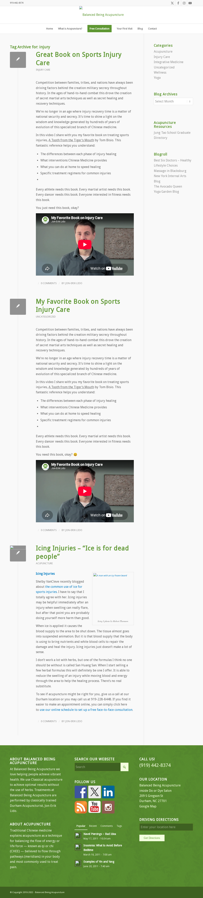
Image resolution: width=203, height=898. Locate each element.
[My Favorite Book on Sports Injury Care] (18, 307)
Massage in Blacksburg (170, 171)
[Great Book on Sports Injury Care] (18, 60)
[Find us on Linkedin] (108, 792)
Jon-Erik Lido (73, 283)
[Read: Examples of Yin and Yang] (78, 863)
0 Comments (49, 283)
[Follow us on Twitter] (94, 792)
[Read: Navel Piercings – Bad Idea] (78, 835)
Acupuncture (44, 563)
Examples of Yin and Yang (98, 861)
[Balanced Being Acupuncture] (101, 15)
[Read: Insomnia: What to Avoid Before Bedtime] (78, 847)
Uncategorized (46, 316)
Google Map (147, 806)
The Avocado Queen (168, 186)
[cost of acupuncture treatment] (18, 553)
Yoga (157, 78)
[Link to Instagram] (184, 3)
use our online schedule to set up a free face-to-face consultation (86, 710)
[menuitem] (50, 29)
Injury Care (43, 69)
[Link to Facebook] (178, 3)
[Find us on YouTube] (94, 807)
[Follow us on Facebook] (81, 792)
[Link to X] (172, 3)
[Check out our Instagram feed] (108, 807)
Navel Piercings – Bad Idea (99, 833)
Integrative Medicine (168, 62)
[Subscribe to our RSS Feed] (81, 807)
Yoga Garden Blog (166, 191)
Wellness (160, 72)
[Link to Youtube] (190, 3)
